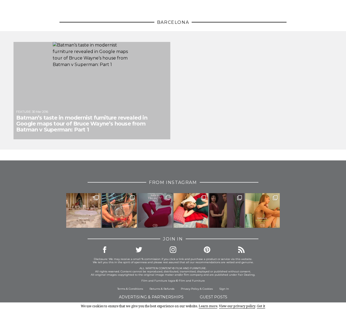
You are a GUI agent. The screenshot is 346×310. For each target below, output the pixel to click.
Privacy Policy (190, 289)
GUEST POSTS (213, 297)
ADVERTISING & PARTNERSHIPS (151, 297)
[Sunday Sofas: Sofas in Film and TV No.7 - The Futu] (155, 210)
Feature (23, 112)
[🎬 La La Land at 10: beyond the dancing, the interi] (191, 210)
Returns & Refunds (161, 289)
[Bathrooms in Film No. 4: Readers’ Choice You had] (83, 210)
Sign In (224, 289)
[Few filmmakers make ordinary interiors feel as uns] (226, 210)
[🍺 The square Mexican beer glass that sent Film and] (119, 210)
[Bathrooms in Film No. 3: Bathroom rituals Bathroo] (262, 210)
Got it (261, 306)
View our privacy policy (237, 306)
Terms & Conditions (130, 289)
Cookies (207, 289)
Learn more (208, 306)
